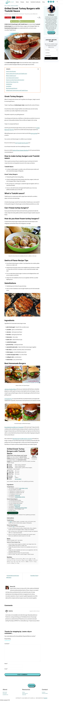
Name (6, 663)
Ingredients (8, 86)
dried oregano (17, 504)
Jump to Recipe (15, 21)
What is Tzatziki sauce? (11, 75)
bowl (11, 521)
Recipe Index (24, 694)
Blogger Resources (25, 693)
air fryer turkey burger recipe (21, 143)
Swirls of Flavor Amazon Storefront (20, 150)
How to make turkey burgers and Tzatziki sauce (16, 73)
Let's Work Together (45, 693)
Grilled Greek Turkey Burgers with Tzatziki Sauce (17, 90)
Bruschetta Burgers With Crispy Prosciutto (14, 427)
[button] (32, 457)
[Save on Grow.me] (24, 17)
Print (35, 456)
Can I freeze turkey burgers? (12, 78)
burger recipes (34, 133)
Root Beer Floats (34, 575)
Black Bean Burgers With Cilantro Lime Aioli (22, 438)
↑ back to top (31, 685)
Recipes (22, 2)
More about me (51, 32)
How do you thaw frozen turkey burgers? (15, 80)
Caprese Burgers (8, 398)
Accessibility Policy (5, 694)
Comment (7, 643)
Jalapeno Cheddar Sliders (10, 389)
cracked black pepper (20, 496)
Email (6, 669)
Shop (43, 2)
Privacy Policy (5, 693)
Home (17, 2)
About (27, 2)
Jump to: (8, 69)
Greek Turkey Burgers (11, 71)
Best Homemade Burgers (11, 88)
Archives (23, 692)
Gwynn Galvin (18, 479)
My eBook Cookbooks (35, 2)
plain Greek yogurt (23, 488)
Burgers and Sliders (14, 5)
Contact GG (43, 692)
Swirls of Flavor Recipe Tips (12, 82)
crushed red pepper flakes (21, 507)
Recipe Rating (8, 639)
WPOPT (45, 698)
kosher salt (17, 495)
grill (13, 526)
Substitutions (9, 84)
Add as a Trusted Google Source (27, 21)
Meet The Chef (5, 692)
